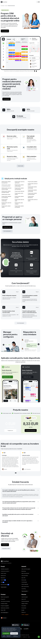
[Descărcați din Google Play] (25, 625)
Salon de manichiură (25, 573)
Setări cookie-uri (4, 636)
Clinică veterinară (25, 584)
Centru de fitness (25, 575)
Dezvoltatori (24, 605)
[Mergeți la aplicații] (34, 71)
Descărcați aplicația (25, 601)
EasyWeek (2, 5)
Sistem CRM (3, 610)
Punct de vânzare (5, 584)
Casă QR (3, 579)
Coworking (24, 588)
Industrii (6, 5)
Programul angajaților (5, 605)
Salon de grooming (25, 586)
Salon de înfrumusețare (26, 568)
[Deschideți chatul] (39, 637)
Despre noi (24, 612)
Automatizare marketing (5, 601)
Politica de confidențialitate (15, 636)
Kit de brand (24, 607)
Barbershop (24, 571)
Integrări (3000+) (25, 603)
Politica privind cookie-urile (9, 636)
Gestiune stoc (3, 575)
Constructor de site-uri (5, 571)
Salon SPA (23, 577)
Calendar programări (5, 568)
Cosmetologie (24, 582)
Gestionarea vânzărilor (5, 607)
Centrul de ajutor (25, 596)
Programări (3, 599)
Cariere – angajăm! (25, 614)
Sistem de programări (5, 596)
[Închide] (19, 627)
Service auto (24, 579)
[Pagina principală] (4, 2)
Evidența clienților (4, 603)
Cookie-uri (25, 636)
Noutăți (23, 610)
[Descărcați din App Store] (15, 625)
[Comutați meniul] (38, 2)
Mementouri (3, 577)
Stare (29, 636)
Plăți (2, 582)
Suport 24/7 (24, 599)
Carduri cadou (3, 573)
